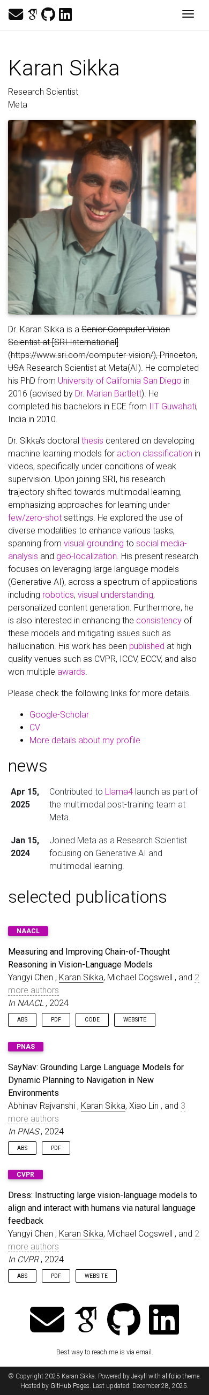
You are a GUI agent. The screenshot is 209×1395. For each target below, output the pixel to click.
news (28, 766)
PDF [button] (56, 1019)
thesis (92, 441)
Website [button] (134, 1019)
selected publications (87, 897)
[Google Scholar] (32, 15)
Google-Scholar (59, 715)
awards (71, 672)
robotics (58, 595)
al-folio (171, 1376)
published (147, 646)
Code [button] (92, 1019)
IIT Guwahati (172, 406)
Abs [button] (22, 1019)
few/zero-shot (35, 518)
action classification (154, 453)
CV (34, 727)
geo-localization (86, 556)
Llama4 (119, 792)
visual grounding (94, 543)
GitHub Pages (69, 1386)
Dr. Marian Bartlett (108, 393)
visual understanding (115, 595)
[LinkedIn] (65, 15)
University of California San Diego (120, 381)
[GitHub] (48, 15)
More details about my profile (84, 740)
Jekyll (139, 1376)
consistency (159, 620)
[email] (16, 15)
